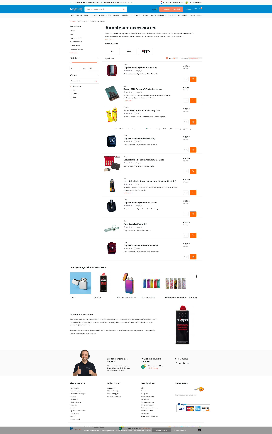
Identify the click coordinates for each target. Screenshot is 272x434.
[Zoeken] (123, 9)
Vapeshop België (76, 16)
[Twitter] (180, 363)
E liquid (143, 391)
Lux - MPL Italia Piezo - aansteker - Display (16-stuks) (150, 181)
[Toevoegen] (193, 79)
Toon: (171, 58)
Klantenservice (178, 2)
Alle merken (77, 86)
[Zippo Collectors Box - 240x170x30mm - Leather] (112, 164)
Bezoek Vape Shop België (171, 9)
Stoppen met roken (197, 16)
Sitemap (72, 416)
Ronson (76, 94)
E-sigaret (144, 394)
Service (72, 30)
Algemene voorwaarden (78, 411)
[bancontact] (146, 9)
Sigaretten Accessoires (101, 16)
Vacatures (73, 405)
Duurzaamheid (75, 419)
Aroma (86, 16)
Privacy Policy (74, 413)
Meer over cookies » (180, 430)
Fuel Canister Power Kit (135, 224)
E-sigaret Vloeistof (147, 405)
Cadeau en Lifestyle (157, 16)
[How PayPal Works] (193, 407)
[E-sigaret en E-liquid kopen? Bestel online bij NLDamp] (76, 9)
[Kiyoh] (154, 9)
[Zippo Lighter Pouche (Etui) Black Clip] (112, 142)
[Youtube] (187, 363)
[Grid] (167, 58)
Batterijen (172, 16)
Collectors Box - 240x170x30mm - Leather (144, 160)
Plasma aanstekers (76, 49)
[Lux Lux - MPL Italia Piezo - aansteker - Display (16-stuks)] (112, 185)
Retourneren (74, 399)
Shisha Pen (145, 413)
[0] (199, 9)
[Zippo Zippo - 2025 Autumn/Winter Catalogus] (112, 93)
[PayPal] (137, 9)
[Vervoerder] (201, 389)
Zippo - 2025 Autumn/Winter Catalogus (143, 89)
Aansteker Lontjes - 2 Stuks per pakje (142, 110)
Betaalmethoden (75, 402)
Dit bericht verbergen (162, 430)
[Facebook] (176, 363)
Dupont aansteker (76, 42)
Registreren (111, 388)
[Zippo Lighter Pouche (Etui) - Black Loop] (112, 207)
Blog (142, 388)
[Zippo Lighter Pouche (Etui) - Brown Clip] (112, 72)
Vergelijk (139, 71)
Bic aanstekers (75, 45)
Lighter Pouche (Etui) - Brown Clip (140, 67)
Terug (74, 21)
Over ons (73, 408)
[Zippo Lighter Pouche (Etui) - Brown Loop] (112, 249)
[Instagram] (184, 363)
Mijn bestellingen (113, 391)
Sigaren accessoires (121, 16)
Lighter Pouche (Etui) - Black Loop (140, 202)
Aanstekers (136, 16)
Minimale (75, 68)
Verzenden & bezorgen (77, 394)
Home (78, 21)
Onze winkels (74, 388)
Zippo (72, 34)
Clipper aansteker (76, 38)
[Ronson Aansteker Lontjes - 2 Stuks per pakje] (112, 114)
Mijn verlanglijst (112, 394)
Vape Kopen (145, 399)
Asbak (145, 16)
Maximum (94, 68)
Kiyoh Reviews (197, 2)
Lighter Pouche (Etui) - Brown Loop (141, 245)
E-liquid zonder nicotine (149, 408)
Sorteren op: (184, 58)
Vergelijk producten (114, 396)
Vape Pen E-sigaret (147, 396)
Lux (74, 90)
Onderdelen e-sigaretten (149, 416)
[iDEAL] (131, 9)
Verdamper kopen (147, 402)
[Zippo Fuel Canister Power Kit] (112, 228)
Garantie (73, 396)
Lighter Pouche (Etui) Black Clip (139, 138)
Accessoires (183, 16)
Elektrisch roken (147, 411)
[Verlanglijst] (195, 9)
